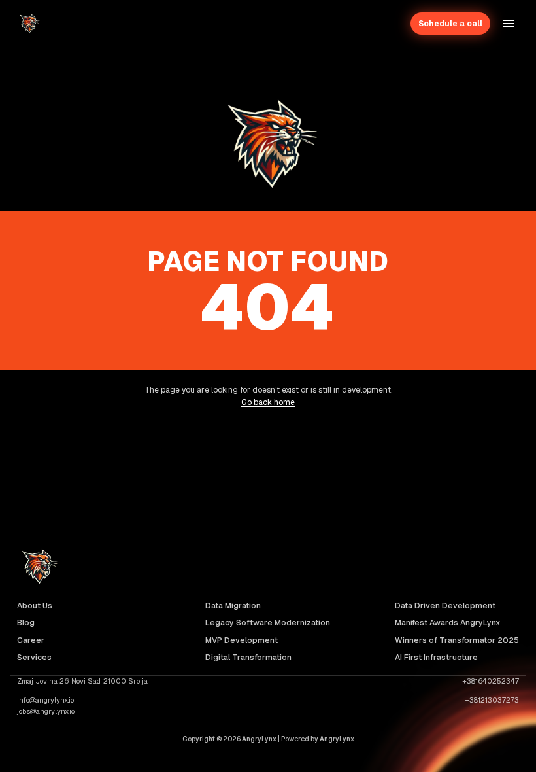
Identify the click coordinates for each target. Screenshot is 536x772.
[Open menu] (508, 23)
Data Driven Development (445, 606)
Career (30, 640)
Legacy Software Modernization (267, 623)
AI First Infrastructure (436, 657)
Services (34, 657)
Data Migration (233, 606)
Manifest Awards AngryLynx (447, 623)
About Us (34, 606)
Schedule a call (450, 23)
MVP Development (241, 640)
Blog (26, 623)
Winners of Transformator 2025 (457, 640)
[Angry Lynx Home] (29, 23)
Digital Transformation (248, 657)
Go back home (268, 402)
